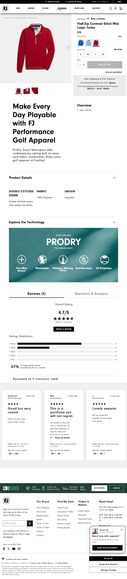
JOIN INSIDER (99, 488)
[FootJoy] (5, 8)
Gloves (45, 8)
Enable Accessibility (100, 2)
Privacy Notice (47, 563)
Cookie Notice (62, 563)
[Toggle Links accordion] (45, 501)
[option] (35, 48)
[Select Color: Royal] (81, 42)
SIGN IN (116, 488)
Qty (78, 60)
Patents (40, 531)
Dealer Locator (64, 524)
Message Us (104, 525)
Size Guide (118, 49)
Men (18, 8)
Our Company (43, 508)
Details (112, 83)
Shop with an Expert (107, 548)
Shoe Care (41, 512)
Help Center (112, 507)
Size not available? (114, 72)
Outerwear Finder (65, 512)
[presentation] (36, 294)
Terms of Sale (43, 527)
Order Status (84, 511)
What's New (79, 8)
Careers (40, 535)
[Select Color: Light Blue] (88, 42)
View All (54, 379)
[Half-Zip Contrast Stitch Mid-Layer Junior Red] (35, 48)
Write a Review (98, 19)
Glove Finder (63, 516)
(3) (88, 19)
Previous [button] (3, 48)
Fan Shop (96, 8)
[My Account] (115, 8)
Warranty (82, 515)
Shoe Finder (62, 508)
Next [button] (68, 48)
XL (103, 54)
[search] (110, 8)
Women (31, 8)
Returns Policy (84, 523)
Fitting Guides (63, 528)
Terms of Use (36, 563)
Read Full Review (62, 438)
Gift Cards (62, 520)
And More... (83, 488)
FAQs (111, 510)
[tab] (120, 8)
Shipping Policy (85, 519)
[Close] (121, 529)
